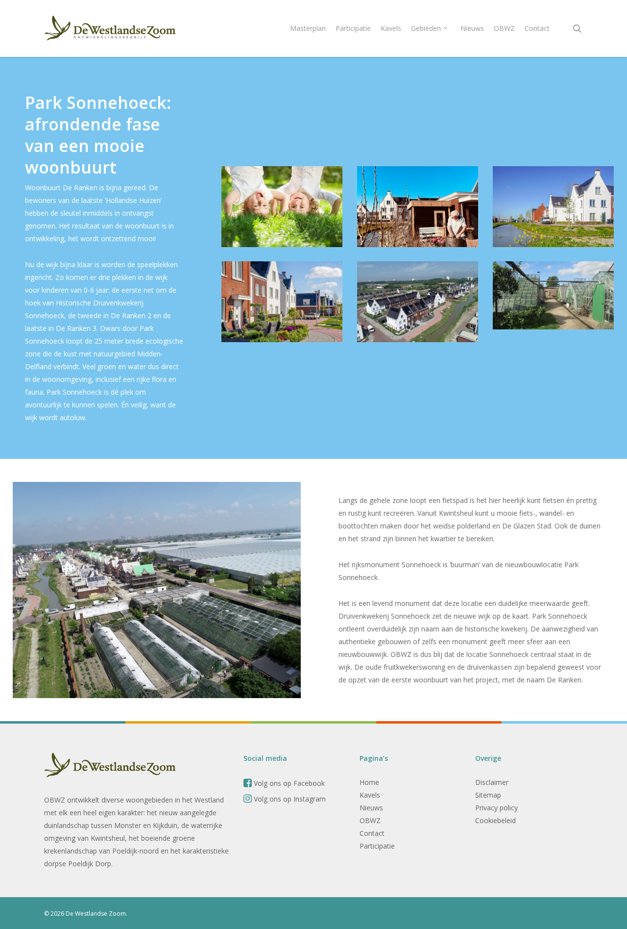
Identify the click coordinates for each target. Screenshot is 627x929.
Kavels (370, 795)
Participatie (377, 846)
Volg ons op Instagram (289, 798)
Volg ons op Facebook (288, 783)
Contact (372, 833)
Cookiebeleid (495, 820)
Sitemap (488, 795)
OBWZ (370, 820)
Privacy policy (496, 807)
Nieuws (371, 807)
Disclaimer (491, 782)
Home (369, 782)
